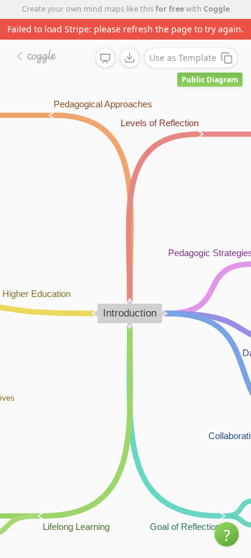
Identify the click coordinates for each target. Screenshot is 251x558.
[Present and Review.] (105, 58)
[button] (226, 534)
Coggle (216, 9)
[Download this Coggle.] (130, 58)
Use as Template (182, 57)
